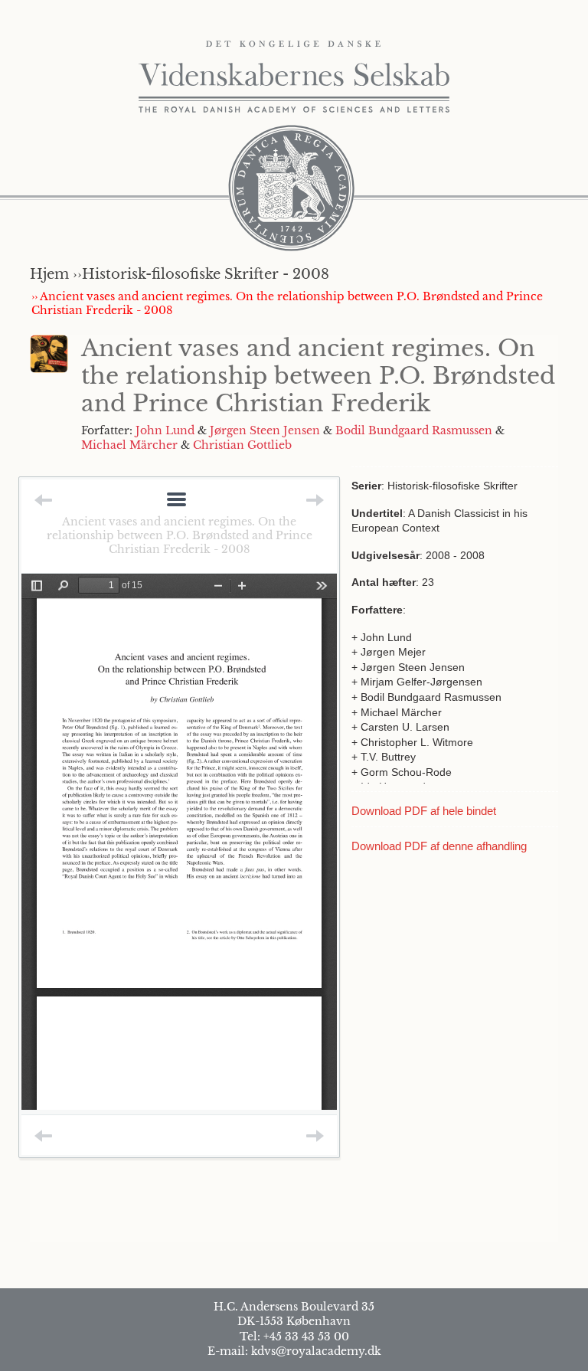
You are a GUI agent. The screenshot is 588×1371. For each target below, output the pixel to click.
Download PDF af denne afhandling (439, 845)
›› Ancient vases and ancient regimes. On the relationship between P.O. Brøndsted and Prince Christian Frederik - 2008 (287, 303)
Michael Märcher (129, 445)
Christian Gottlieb (242, 445)
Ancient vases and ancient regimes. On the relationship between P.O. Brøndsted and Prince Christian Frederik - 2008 (179, 535)
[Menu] (176, 500)
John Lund (165, 430)
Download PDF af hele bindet (423, 810)
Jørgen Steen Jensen (265, 430)
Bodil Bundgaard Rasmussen (413, 430)
